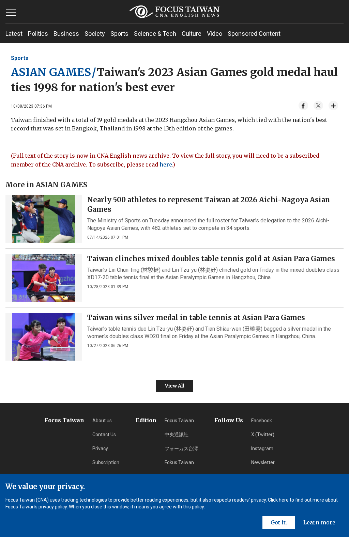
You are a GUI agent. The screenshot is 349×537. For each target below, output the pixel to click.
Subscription (105, 462)
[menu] (10, 12)
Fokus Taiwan (179, 462)
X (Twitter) (262, 434)
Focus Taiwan (179, 420)
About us (102, 420)
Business (66, 33)
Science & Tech (155, 33)
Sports (119, 33)
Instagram (262, 448)
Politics (38, 33)
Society (95, 33)
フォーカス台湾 (181, 448)
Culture (191, 33)
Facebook (261, 420)
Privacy (100, 448)
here (166, 164)
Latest (13, 33)
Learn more (319, 522)
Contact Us (104, 434)
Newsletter (263, 462)
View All (174, 386)
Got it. (279, 522)
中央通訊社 (176, 434)
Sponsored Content (254, 33)
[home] (174, 11)
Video (214, 33)
